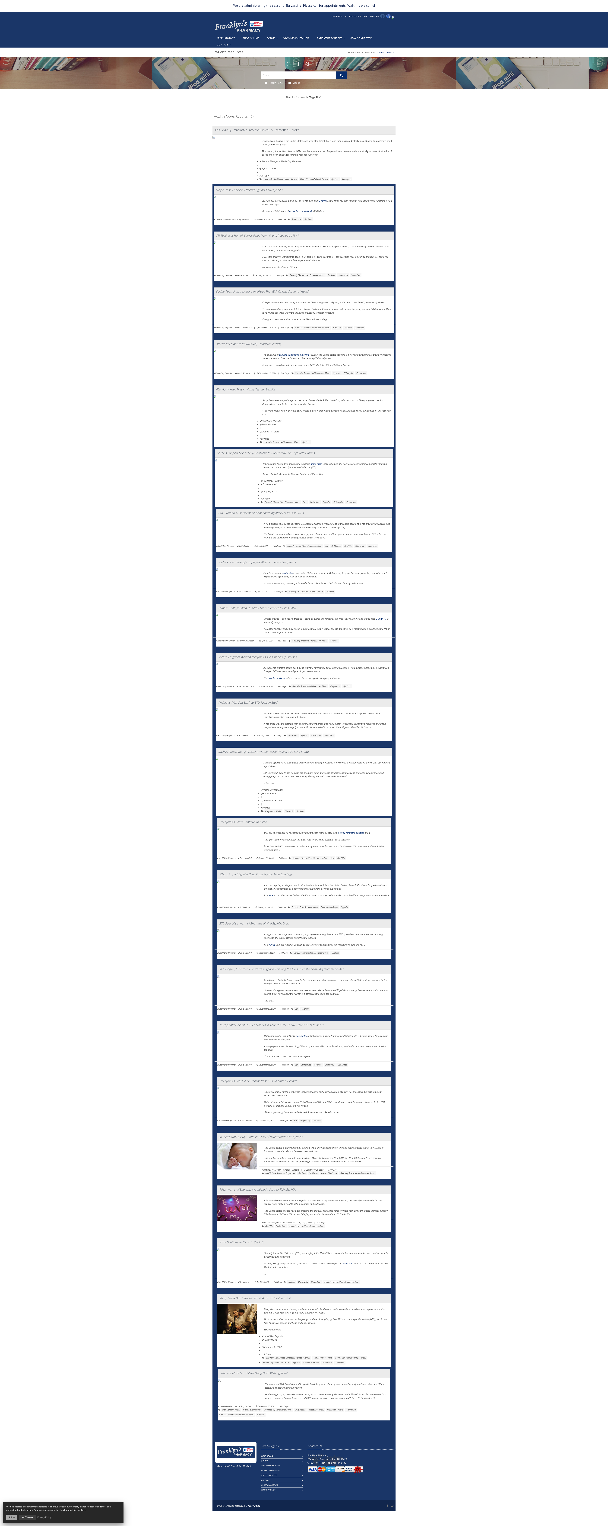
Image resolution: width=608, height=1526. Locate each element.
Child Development (251, 1409)
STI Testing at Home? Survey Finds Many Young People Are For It (257, 235)
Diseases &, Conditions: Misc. (277, 1409)
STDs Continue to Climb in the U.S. (241, 1242)
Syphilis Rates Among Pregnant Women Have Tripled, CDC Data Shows (263, 751)
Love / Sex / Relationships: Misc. (350, 1357)
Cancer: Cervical (311, 1362)
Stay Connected (361, 38)
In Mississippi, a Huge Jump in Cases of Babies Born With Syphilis (260, 1137)
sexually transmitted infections (294, 354)
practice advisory (276, 678)
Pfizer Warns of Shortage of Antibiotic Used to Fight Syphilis (257, 1189)
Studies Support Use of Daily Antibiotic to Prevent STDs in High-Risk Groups (266, 453)
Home (351, 52)
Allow (12, 1517)
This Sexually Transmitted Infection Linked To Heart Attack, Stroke (257, 130)
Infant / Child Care (329, 1173)
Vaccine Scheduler (296, 38)
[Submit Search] (341, 75)
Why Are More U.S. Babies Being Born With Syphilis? (253, 1373)
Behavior (337, 327)
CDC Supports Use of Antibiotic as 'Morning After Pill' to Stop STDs (261, 513)
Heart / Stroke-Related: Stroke (314, 179)
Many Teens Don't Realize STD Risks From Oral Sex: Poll (255, 1298)
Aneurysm (346, 179)
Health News (276, 82)
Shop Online (251, 38)
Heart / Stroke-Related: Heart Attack (280, 179)
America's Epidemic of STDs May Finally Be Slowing (248, 344)
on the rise (287, 573)
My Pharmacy (226, 38)
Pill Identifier (352, 16)
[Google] (388, 16)
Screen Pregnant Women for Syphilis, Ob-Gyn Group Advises (257, 657)
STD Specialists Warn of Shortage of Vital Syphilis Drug (254, 923)
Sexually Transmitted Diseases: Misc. (307, 275)
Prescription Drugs (329, 907)
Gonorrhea (355, 275)
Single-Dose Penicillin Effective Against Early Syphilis (249, 190)
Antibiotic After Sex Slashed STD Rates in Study (248, 702)
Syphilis (335, 179)
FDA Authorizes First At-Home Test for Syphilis (245, 389)
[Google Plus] (392, 1505)
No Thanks (27, 1517)
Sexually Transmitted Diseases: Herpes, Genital (288, 1357)
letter (271, 895)
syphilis (323, 200)
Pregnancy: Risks (273, 811)
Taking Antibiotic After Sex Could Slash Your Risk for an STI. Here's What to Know (271, 1025)
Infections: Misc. (316, 1409)
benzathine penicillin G (300, 211)
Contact (222, 44)
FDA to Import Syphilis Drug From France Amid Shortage (255, 874)
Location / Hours (370, 16)
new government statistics (351, 832)
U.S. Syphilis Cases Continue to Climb (243, 822)
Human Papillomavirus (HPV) (276, 1362)
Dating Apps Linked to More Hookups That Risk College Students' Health (262, 291)
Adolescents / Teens (322, 1357)
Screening (351, 1409)
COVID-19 (381, 618)
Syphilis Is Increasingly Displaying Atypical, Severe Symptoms (257, 562)
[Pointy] (393, 17)
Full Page (264, 175)
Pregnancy (335, 686)
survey (272, 944)
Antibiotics (296, 219)
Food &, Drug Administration (305, 907)
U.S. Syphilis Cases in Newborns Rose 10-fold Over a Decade (258, 1081)
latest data (348, 1263)
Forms (271, 38)
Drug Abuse (300, 1409)
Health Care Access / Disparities (280, 1173)
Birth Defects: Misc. (231, 1409)
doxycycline (316, 463)
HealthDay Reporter (272, 420)
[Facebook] (382, 16)
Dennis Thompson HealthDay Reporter (281, 161)
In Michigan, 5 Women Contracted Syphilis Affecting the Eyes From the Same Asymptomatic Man (281, 969)
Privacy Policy (268, 1490)
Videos (296, 82)
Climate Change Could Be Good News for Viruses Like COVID (257, 608)
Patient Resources (329, 38)
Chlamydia (343, 275)
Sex (305, 502)
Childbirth (289, 811)
